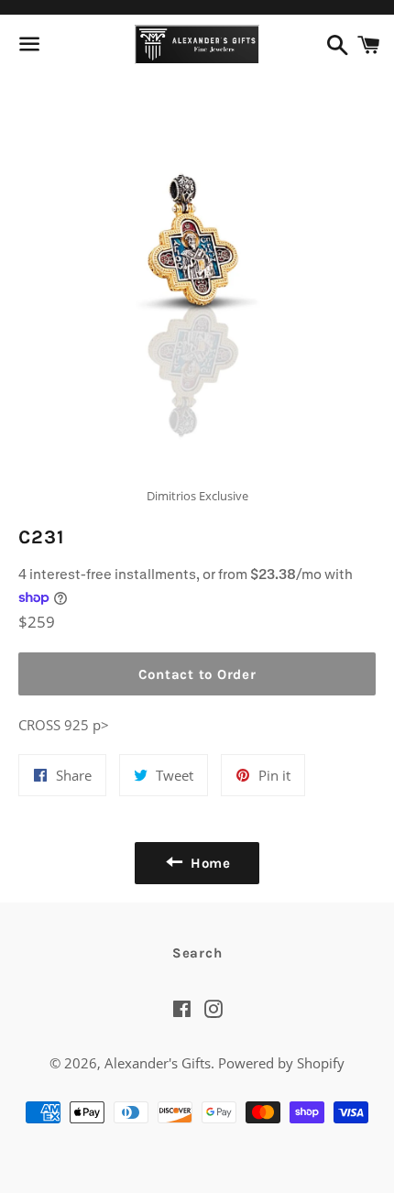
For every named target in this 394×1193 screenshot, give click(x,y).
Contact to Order (197, 674)
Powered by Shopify (281, 1063)
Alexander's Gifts (157, 1063)
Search (197, 953)
